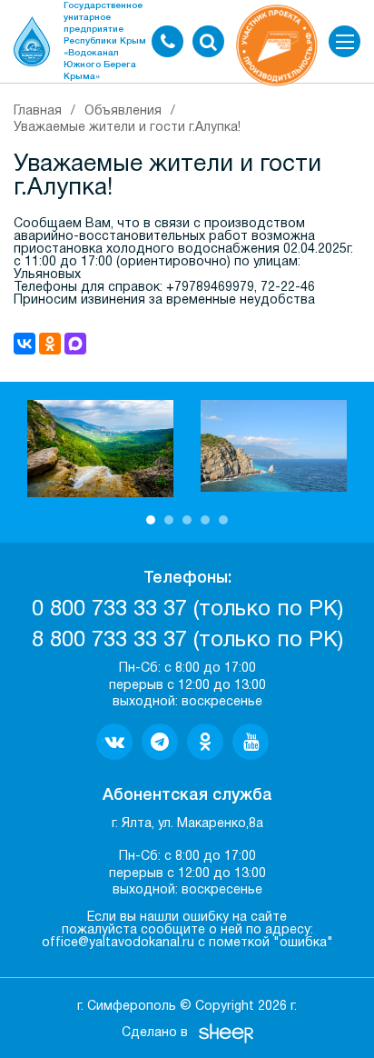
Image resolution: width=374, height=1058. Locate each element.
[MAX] (75, 343)
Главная (38, 111)
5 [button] (223, 519)
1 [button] (150, 519)
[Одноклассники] (50, 343)
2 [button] (168, 519)
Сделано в (155, 1033)
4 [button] (205, 519)
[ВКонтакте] (24, 343)
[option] (100, 448)
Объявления (123, 111)
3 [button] (187, 519)
